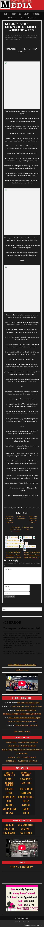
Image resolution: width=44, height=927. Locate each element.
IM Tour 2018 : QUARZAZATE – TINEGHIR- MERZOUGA (9, 519)
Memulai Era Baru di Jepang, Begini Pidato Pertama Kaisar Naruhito (13, 554)
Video (26, 813)
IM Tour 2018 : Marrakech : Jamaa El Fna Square (33, 519)
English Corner (9, 784)
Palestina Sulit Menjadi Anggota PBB (26, 725)
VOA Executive (26, 825)
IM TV (22, 18)
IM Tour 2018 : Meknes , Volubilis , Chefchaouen (15, 529)
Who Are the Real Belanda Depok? (28, 703)
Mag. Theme (27, 925)
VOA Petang (26, 833)
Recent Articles (32, 36)
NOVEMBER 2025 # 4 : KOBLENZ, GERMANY (22, 746)
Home (6, 14)
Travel (14, 37)
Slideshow (10, 37)
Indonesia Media (14, 36)
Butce (9, 779)
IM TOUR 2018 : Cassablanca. (21, 517)
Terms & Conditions (21, 918)
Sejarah (26, 805)
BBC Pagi (9, 825)
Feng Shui (26, 783)
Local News (9, 797)
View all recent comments (22, 731)
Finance (9, 789)
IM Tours (36, 14)
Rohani (9, 805)
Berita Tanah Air (9, 773)
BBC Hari (9, 829)
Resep (26, 801)
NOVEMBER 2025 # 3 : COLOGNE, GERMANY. (22, 757)
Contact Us (16, 14)
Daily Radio (12, 18)
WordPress (39, 925)
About (26, 14)
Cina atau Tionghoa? (22, 867)
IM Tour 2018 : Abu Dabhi (27, 528)
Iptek (9, 793)
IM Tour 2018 (21, 37)
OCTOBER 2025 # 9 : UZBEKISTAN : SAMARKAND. (22, 761)
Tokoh (26, 809)
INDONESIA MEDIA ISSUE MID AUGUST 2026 (22, 665)
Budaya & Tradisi (26, 773)
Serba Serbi (9, 809)
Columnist (26, 779)
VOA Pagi (26, 829)
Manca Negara (24, 36)
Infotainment (26, 789)
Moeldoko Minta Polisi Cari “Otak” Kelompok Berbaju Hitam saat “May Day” (31, 554)
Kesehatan (26, 793)
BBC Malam (9, 833)
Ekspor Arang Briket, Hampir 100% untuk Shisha (27, 706)
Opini (9, 801)
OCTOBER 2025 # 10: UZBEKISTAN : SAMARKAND (22, 742)
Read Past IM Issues (22, 670)
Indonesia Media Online (24, 922)
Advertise (32, 18)
